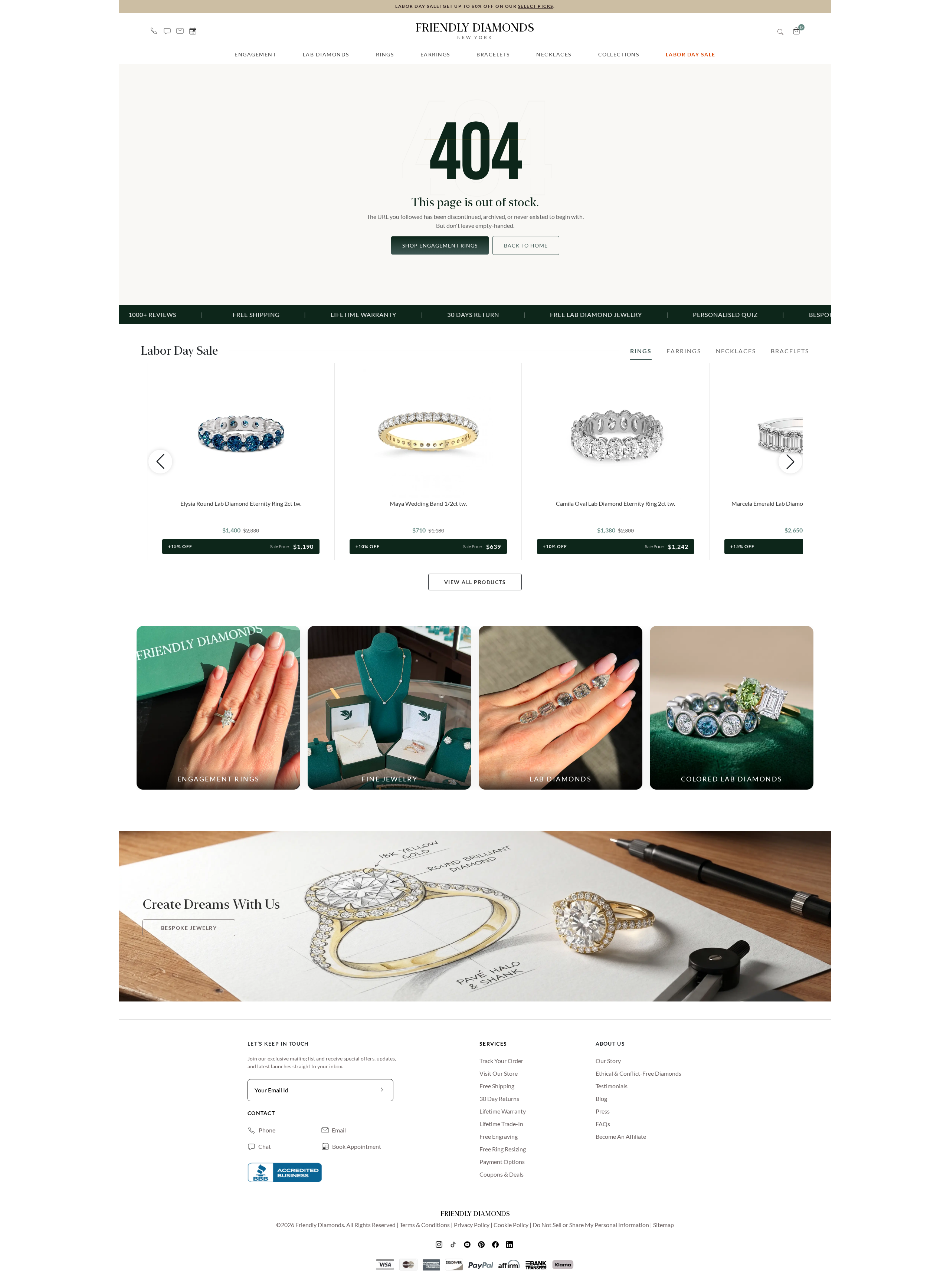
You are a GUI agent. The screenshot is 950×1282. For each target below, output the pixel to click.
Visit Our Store (498, 1073)
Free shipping (496, 1085)
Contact (261, 1113)
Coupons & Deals (501, 1174)
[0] (796, 31)
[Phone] (154, 31)
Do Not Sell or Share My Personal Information (591, 1224)
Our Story (608, 1060)
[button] (167, 31)
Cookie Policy (511, 1224)
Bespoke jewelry (189, 928)
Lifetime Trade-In (501, 1123)
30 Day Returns (499, 1098)
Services (493, 1043)
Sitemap (663, 1224)
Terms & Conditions (425, 1224)
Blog (601, 1098)
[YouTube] (468, 1244)
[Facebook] (496, 1244)
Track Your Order (501, 1060)
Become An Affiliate (621, 1136)
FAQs (603, 1123)
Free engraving (498, 1136)
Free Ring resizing (502, 1149)
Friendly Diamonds (475, 30)
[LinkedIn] (510, 1244)
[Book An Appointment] (193, 31)
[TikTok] (454, 1244)
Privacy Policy (471, 1224)
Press (603, 1111)
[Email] (180, 31)
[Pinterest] (482, 1244)
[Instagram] (440, 1244)
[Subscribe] (382, 1090)
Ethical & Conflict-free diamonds (638, 1073)
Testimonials (612, 1085)
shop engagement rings (440, 245)
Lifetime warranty (502, 1111)
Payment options (502, 1161)
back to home (526, 245)
